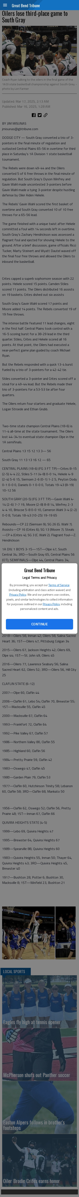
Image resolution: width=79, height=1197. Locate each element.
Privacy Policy (17, 594)
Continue (39, 624)
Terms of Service (59, 585)
